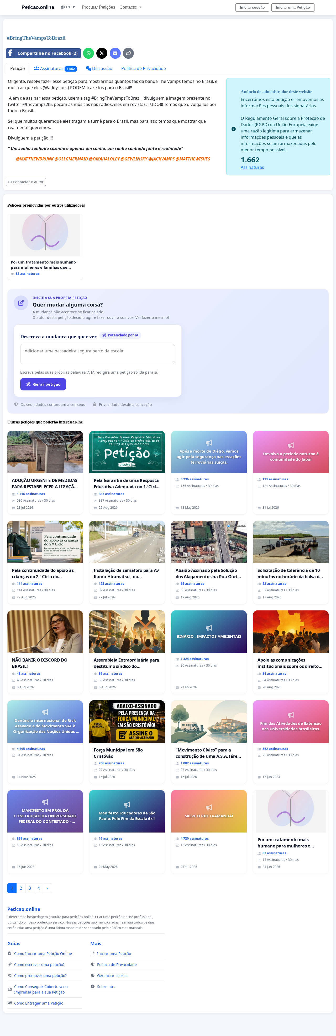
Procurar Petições (98, 7)
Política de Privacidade (143, 68)
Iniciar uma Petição (293, 7)
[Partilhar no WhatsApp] (88, 53)
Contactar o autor (28, 181)
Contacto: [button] (128, 7)
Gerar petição (46, 384)
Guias (13, 943)
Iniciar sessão (252, 7)
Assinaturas (57, 68)
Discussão (101, 68)
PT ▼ (71, 7)
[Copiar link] (128, 53)
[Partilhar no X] (101, 53)
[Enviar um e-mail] (115, 53)
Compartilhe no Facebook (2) (47, 53)
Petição (17, 68)
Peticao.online (38, 7)
